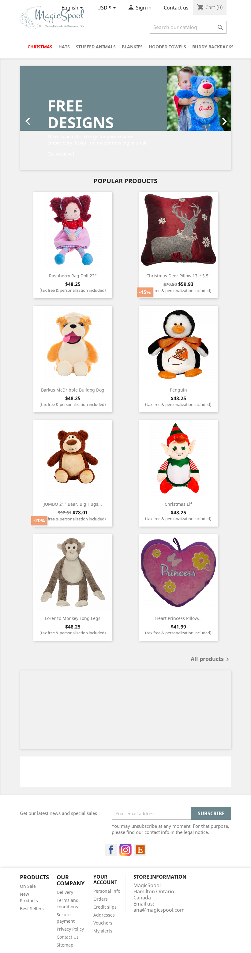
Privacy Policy (70, 929)
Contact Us (68, 937)
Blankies (132, 47)
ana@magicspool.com (159, 909)
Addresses (104, 915)
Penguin (178, 390)
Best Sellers (32, 908)
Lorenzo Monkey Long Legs (72, 618)
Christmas (40, 47)
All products (211, 659)
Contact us (176, 7)
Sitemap (65, 945)
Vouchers (102, 923)
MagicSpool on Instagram (125, 850)
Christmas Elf (178, 504)
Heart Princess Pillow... (178, 618)
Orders (100, 899)
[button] (36, 118)
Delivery (65, 892)
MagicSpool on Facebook (111, 850)
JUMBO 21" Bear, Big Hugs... (73, 504)
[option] (125, 118)
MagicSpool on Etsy (140, 850)
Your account (105, 879)
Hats (64, 47)
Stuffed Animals (96, 47)
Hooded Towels (167, 47)
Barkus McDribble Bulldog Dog (72, 390)
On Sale (28, 886)
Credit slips (105, 907)
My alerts (102, 931)
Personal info (106, 891)
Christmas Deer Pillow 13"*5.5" (178, 276)
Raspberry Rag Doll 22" (73, 276)
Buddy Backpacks (213, 47)
